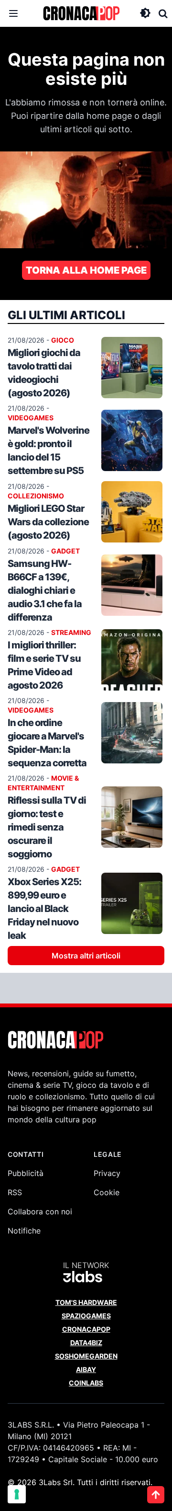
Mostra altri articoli (86, 955)
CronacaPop (86, 1329)
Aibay (86, 1369)
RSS (15, 1192)
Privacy (107, 1173)
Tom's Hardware (86, 1302)
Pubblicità (25, 1173)
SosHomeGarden (86, 1356)
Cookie (106, 1192)
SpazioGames (86, 1316)
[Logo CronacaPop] (81, 13)
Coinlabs (86, 1383)
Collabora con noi (40, 1211)
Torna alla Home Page (86, 270)
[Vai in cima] (155, 1494)
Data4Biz (86, 1342)
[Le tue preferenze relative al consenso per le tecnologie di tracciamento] (17, 1494)
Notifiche (24, 1230)
